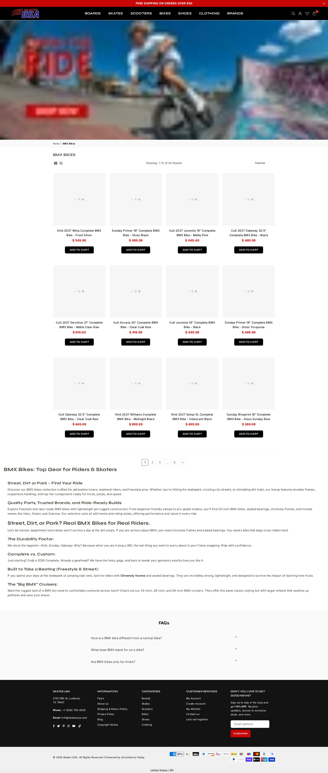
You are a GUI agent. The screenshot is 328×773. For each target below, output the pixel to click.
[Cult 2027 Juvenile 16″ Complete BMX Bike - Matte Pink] (192, 199)
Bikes (145, 714)
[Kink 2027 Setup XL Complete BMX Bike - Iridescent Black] (192, 383)
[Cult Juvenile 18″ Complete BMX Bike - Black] (192, 291)
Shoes (146, 719)
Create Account (195, 703)
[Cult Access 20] (136, 291)
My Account (193, 698)
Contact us (192, 714)
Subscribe (240, 733)
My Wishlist (193, 708)
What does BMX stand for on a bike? (117, 650)
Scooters (147, 708)
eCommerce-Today (132, 757)
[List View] (61, 163)
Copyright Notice (107, 724)
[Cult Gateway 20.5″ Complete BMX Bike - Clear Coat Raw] (79, 383)
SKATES (115, 13)
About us (102, 703)
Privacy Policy (105, 714)
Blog (100, 719)
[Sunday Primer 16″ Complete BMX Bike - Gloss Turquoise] (249, 291)
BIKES (165, 13)
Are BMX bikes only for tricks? (113, 662)
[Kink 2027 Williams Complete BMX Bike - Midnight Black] (136, 383)
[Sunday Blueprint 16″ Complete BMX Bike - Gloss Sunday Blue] (249, 383)
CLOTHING (209, 13)
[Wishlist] (307, 13)
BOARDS (93, 13)
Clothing (147, 724)
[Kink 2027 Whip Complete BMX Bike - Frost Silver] (79, 199)
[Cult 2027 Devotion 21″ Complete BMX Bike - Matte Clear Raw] (79, 291)
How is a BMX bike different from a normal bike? (126, 638)
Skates (146, 703)
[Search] (293, 13)
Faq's (100, 698)
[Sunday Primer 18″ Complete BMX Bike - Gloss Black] (136, 199)
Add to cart (79, 248)
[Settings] (300, 13)
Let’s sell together (197, 719)
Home (56, 143)
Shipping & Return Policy (112, 708)
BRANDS (235, 13)
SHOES (185, 13)
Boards (146, 698)
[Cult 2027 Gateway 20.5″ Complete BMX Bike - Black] (249, 199)
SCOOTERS (141, 13)
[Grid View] (55, 163)
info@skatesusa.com (74, 717)
